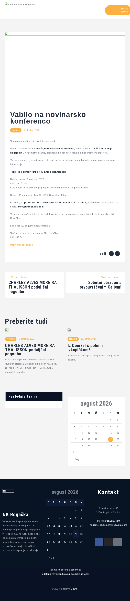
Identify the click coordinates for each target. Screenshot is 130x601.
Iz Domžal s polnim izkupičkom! (85, 347)
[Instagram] (108, 542)
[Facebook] (99, 542)
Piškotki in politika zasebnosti (65, 569)
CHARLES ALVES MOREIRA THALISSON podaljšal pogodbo (30, 349)
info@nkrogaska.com (108, 520)
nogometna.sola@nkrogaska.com (108, 524)
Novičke (16, 130)
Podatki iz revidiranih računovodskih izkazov (64, 574)
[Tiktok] (117, 542)
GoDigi (74, 588)
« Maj (76, 459)
